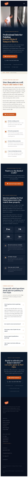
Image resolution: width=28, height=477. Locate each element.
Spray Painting (6, 427)
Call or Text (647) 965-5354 (12, 60)
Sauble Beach (5, 439)
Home (4, 72)
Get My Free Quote (10, 56)
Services (7, 72)
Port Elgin (5, 436)
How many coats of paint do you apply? (12, 330)
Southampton (6, 438)
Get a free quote (10, 114)
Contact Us (5, 459)
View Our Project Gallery (15, 183)
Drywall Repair (6, 424)
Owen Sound (5, 441)
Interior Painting (6, 420)
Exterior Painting (6, 422)
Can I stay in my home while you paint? (12, 343)
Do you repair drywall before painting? (11, 337)
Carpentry (5, 425)
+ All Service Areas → (7, 443)
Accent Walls (5, 429)
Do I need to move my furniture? (12, 324)
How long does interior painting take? (12, 305)
